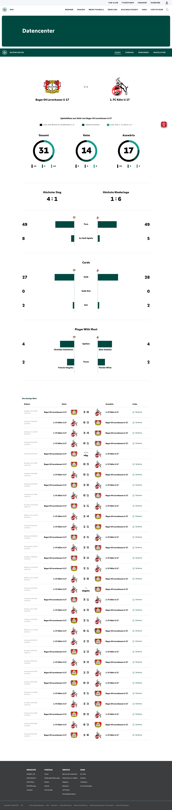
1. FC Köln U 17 (112, 412)
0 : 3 (86, 464)
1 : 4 (86, 516)
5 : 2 (86, 662)
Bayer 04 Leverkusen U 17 (55, 412)
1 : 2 (86, 641)
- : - (86, 454)
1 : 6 (86, 735)
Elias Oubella (105, 350)
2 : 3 (86, 547)
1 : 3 (86, 610)
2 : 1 (86, 568)
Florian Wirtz (105, 368)
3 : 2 (86, 558)
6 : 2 (86, 724)
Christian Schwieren (63, 350)
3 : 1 (86, 599)
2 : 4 (86, 433)
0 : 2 (86, 422)
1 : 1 (86, 506)
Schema (138, 412)
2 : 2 (86, 703)
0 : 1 (86, 443)
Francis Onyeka (65, 368)
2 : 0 (86, 412)
